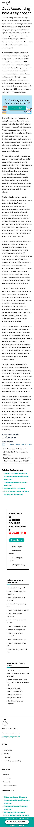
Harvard (12, 444)
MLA (7, 444)
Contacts (6, 774)
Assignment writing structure (17, 629)
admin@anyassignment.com (11, 737)
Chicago (18, 444)
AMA (30, 444)
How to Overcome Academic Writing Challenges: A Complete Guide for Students (18, 673)
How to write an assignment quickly (18, 610)
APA (3, 444)
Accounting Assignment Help (12, 761)
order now (17, 108)
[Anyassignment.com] (19, 3)
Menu (4, 2)
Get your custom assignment (17, 822)
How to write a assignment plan (17, 626)
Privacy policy (7, 782)
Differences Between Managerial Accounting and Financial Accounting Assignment (17, 476)
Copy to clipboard (9, 455)
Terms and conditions (9, 785)
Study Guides (8, 750)
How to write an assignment (16, 588)
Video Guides (8, 757)
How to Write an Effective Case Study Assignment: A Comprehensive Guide (18, 682)
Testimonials (7, 778)
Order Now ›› (16, 540)
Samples (6, 754)
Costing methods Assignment (14, 488)
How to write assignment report (17, 639)
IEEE (26, 444)
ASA (23, 444)
